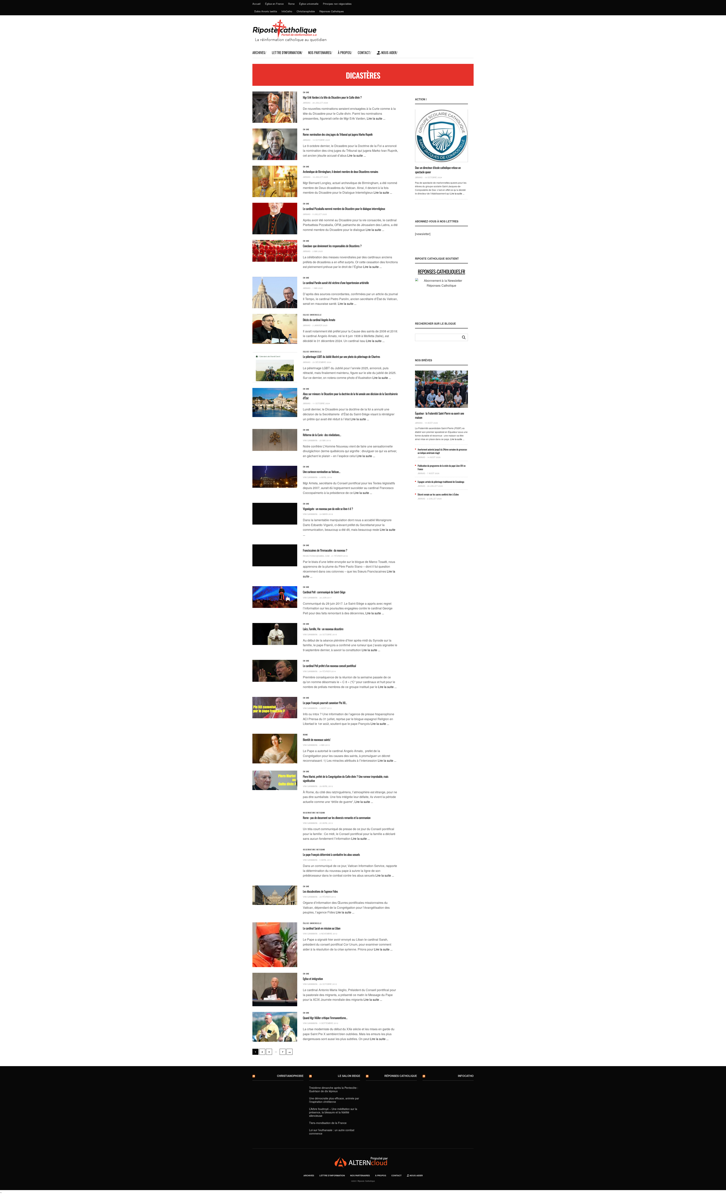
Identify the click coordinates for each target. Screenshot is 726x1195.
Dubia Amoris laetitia (265, 11)
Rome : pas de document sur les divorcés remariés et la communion (337, 817)
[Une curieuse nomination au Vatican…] (274, 477)
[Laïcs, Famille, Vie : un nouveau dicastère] (274, 634)
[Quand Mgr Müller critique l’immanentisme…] (274, 1027)
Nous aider (388, 52)
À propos (344, 52)
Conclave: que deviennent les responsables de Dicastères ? (332, 246)
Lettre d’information (286, 52)
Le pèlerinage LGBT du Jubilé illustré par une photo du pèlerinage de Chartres (341, 356)
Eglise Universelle (312, 315)
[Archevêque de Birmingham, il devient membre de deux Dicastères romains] (274, 181)
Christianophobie (306, 11)
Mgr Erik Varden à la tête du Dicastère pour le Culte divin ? (332, 97)
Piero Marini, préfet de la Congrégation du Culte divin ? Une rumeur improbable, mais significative (345, 778)
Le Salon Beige (349, 1076)
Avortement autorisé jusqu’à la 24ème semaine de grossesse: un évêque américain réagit (442, 451)
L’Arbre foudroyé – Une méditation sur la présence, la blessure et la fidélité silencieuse (333, 1112)
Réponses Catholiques (331, 11)
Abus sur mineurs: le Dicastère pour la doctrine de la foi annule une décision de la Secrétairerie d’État (350, 396)
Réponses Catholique (400, 1076)
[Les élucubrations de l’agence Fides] (274, 895)
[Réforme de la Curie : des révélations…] (274, 440)
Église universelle (308, 3)
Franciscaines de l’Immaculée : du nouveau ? (325, 550)
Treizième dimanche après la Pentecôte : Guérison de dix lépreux (333, 1089)
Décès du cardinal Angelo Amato (319, 319)
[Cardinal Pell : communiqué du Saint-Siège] (274, 597)
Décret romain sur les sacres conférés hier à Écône (438, 494)
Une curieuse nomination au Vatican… (321, 471)
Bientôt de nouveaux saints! (316, 739)
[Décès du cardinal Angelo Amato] (274, 329)
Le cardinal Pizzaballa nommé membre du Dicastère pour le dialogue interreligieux (344, 208)
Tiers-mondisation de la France (328, 1123)
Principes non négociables (337, 3)
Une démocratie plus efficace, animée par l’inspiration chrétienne (334, 1100)
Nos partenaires (319, 52)
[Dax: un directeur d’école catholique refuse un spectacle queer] (441, 135)
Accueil (256, 3)
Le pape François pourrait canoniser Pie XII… (325, 702)
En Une (306, 92)
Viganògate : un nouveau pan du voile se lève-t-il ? (328, 508)
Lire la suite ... (376, 118)
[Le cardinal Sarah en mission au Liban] (274, 944)
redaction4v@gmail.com (316, 556)
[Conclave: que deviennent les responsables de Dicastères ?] (274, 251)
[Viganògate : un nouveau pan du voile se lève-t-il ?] (274, 514)
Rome (291, 3)
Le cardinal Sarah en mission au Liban (321, 928)
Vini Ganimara (310, 440)
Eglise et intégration (313, 978)
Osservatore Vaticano (314, 813)
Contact (364, 52)
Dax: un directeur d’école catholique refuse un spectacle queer (438, 169)
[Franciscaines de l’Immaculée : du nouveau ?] (274, 555)
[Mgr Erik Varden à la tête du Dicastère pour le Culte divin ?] (274, 107)
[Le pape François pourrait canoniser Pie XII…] (274, 707)
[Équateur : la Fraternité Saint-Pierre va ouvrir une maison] (441, 389)
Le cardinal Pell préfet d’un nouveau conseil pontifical (329, 665)
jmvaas (306, 102)
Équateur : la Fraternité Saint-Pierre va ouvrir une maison (439, 415)
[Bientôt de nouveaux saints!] (274, 748)
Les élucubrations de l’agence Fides (320, 891)
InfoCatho (287, 11)
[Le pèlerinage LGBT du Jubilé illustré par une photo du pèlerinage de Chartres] (274, 366)
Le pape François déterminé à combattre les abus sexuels (331, 854)
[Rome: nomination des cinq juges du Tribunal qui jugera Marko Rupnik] (274, 144)
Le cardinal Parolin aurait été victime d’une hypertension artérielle (336, 282)
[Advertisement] (441, 574)
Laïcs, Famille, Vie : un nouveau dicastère (323, 629)
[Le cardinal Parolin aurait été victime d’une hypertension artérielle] (274, 292)
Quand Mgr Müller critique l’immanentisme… (325, 1017)
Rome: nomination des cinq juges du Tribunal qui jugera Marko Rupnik (338, 134)
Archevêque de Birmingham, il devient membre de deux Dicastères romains (340, 171)
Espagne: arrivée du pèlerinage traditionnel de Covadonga (441, 482)
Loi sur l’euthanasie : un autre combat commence (331, 1131)
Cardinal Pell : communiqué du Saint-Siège (324, 592)
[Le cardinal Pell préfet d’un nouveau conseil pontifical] (274, 671)
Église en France (274, 3)
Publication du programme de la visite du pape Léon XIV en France (441, 467)
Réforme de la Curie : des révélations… (322, 435)
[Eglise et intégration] (274, 989)
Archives (258, 52)
